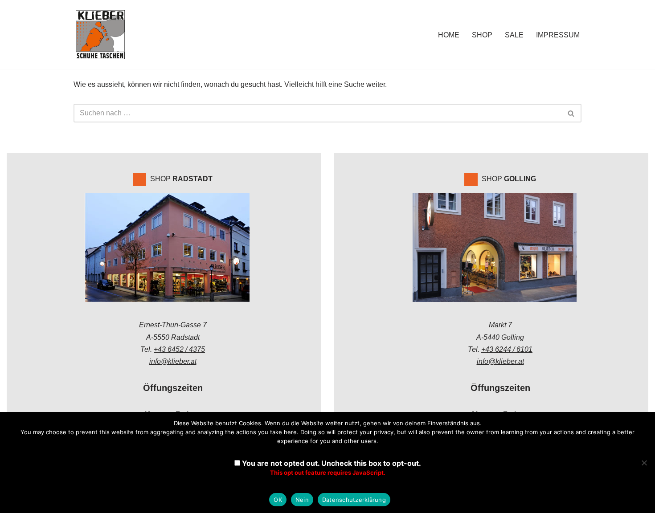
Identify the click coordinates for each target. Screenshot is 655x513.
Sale (514, 35)
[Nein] (643, 462)
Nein (302, 499)
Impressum (558, 35)
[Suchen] (571, 113)
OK (278, 499)
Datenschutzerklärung (354, 499)
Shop (482, 35)
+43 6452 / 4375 (179, 349)
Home (448, 35)
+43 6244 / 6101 (506, 349)
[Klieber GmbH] (100, 34)
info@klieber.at (172, 361)
